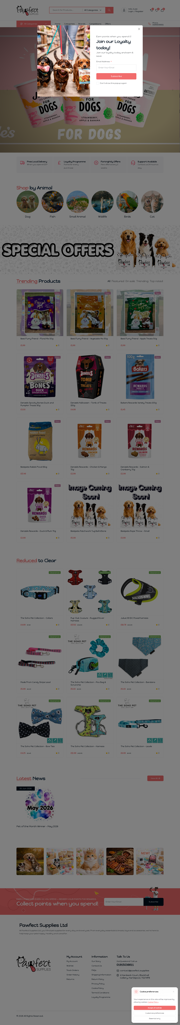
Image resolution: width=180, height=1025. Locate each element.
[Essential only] (173, 991)
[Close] (139, 28)
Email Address (103, 61)
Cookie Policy (153, 1002)
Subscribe (116, 76)
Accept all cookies (155, 1008)
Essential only (154, 1018)
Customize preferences (154, 1013)
